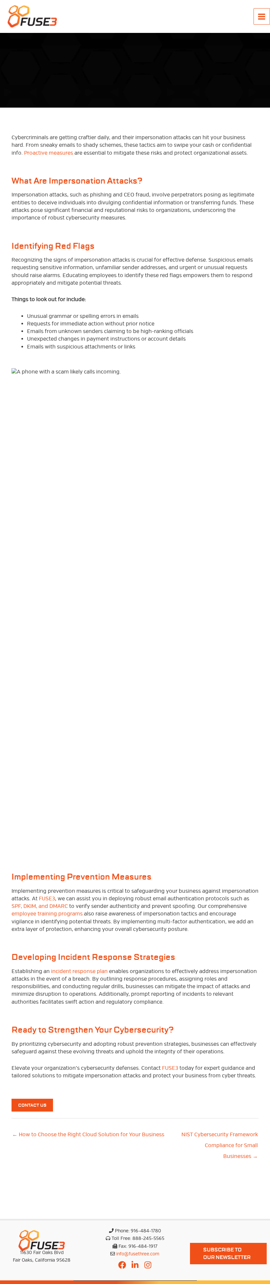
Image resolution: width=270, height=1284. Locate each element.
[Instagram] (147, 1265)
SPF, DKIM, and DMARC (40, 906)
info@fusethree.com (137, 1254)
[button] (228, 1253)
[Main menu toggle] (262, 16)
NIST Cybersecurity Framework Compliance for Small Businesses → (219, 1136)
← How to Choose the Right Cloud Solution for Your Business (88, 1134)
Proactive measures (48, 153)
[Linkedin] (135, 1265)
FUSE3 (47, 898)
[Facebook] (122, 1265)
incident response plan (79, 971)
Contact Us (32, 1105)
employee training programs (47, 914)
